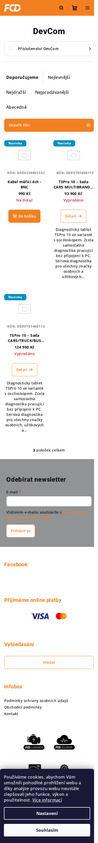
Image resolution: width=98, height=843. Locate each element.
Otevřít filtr (19, 125)
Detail (70, 216)
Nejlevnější (59, 77)
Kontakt (11, 713)
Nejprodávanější (52, 92)
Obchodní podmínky (23, 707)
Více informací (47, 800)
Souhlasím (47, 830)
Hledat (49, 662)
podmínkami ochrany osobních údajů (46, 515)
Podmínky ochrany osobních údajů (36, 700)
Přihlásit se (21, 530)
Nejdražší (16, 92)
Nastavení (47, 813)
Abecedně (16, 107)
